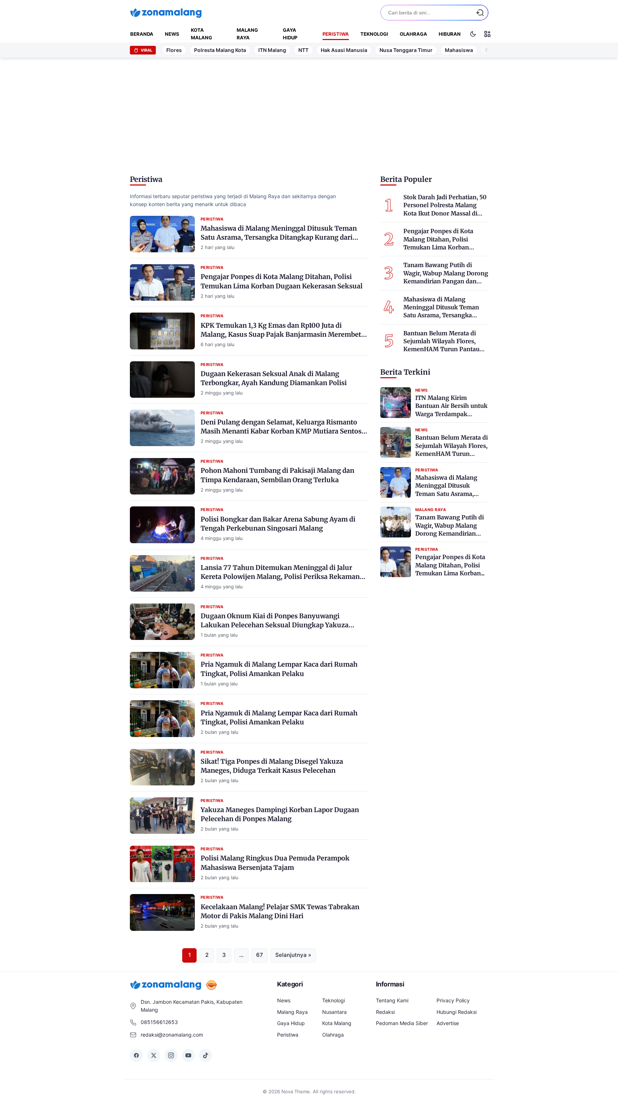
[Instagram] (171, 1055)
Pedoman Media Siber (402, 1023)
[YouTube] (188, 1055)
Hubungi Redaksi (457, 1012)
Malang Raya (247, 33)
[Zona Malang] (166, 12)
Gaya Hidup (290, 33)
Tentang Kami (392, 1000)
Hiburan (450, 34)
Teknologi (374, 34)
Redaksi (385, 1012)
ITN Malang (272, 50)
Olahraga (413, 34)
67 (259, 954)
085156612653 (159, 1022)
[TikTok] (205, 1055)
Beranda (141, 34)
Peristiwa (336, 34)
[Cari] (479, 12)
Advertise (448, 1023)
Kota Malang (201, 33)
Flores (174, 50)
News (172, 34)
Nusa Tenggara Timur (406, 50)
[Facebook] (136, 1055)
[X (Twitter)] (153, 1055)
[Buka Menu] (487, 33)
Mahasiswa (459, 50)
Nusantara (334, 1012)
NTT (303, 50)
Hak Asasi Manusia (344, 50)
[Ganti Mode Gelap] (472, 33)
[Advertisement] (309, 113)
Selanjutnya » (293, 954)
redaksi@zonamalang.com (172, 1035)
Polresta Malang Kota (220, 50)
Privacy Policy (453, 1000)
